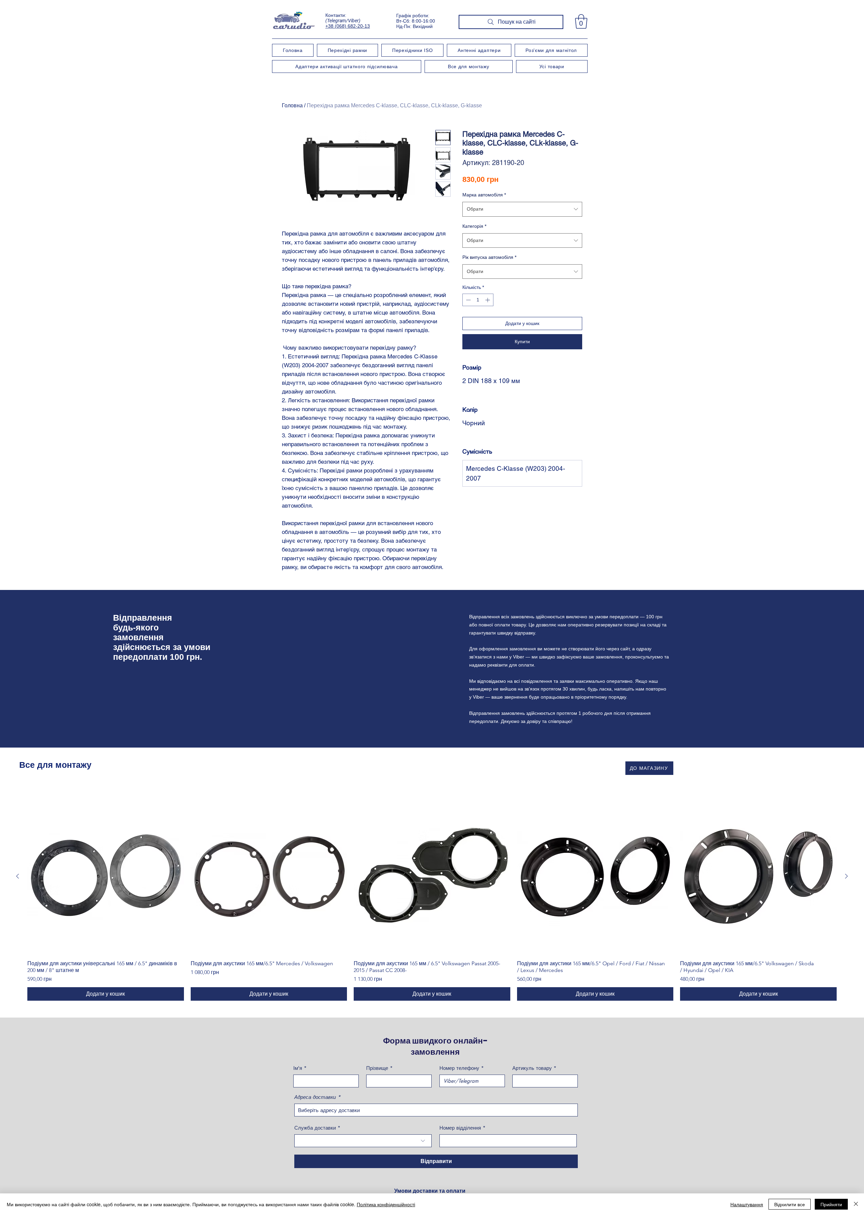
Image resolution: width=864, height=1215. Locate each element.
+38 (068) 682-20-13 (347, 26)
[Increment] (488, 300)
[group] (432, 899)
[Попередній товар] (18, 876)
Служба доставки (315, 1127)
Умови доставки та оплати (429, 1191)
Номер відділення (460, 1127)
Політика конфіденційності (386, 1204)
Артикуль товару (532, 1068)
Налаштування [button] (746, 1204)
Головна (292, 105)
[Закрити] (856, 1204)
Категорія (474, 226)
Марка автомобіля (484, 194)
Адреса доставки (315, 1097)
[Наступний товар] (846, 876)
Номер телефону (459, 1068)
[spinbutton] (478, 300)
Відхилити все (789, 1204)
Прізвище (377, 1068)
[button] (581, 21)
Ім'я (297, 1068)
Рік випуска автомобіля (489, 257)
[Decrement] (467, 300)
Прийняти (831, 1204)
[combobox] (522, 209)
